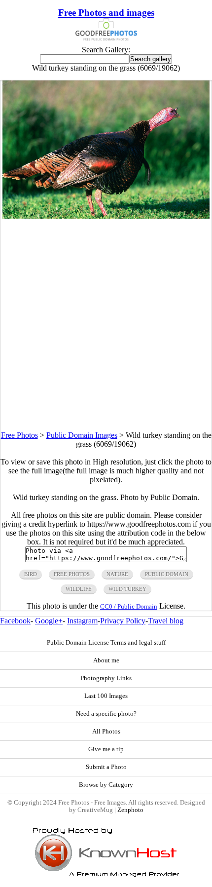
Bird (30, 574)
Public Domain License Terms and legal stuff (106, 642)
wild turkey (127, 589)
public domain (166, 574)
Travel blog (165, 621)
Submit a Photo (106, 767)
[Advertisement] (106, 325)
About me (106, 660)
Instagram (82, 621)
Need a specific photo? (106, 713)
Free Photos (19, 435)
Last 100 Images (106, 696)
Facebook (15, 621)
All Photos (106, 731)
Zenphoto (130, 810)
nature (117, 574)
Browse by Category (106, 784)
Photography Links (106, 678)
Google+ (49, 621)
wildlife (79, 589)
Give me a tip (106, 749)
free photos (72, 574)
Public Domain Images (81, 435)
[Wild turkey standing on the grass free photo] (105, 216)
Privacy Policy (122, 621)
